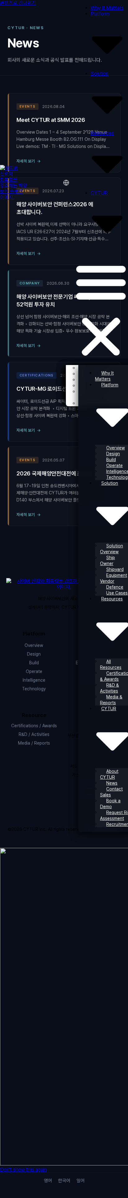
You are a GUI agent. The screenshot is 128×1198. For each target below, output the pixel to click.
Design (113, 453)
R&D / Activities (34, 734)
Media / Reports (34, 743)
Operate (34, 671)
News (111, 783)
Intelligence (34, 680)
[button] (101, 310)
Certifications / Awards (34, 725)
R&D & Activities (109, 688)
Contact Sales (111, 791)
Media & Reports (111, 699)
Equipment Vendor (113, 578)
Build (111, 459)
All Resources (110, 664)
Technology (34, 688)
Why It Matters (107, 8)
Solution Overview (111, 548)
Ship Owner (107, 560)
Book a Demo (110, 803)
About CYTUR (109, 774)
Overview (34, 645)
